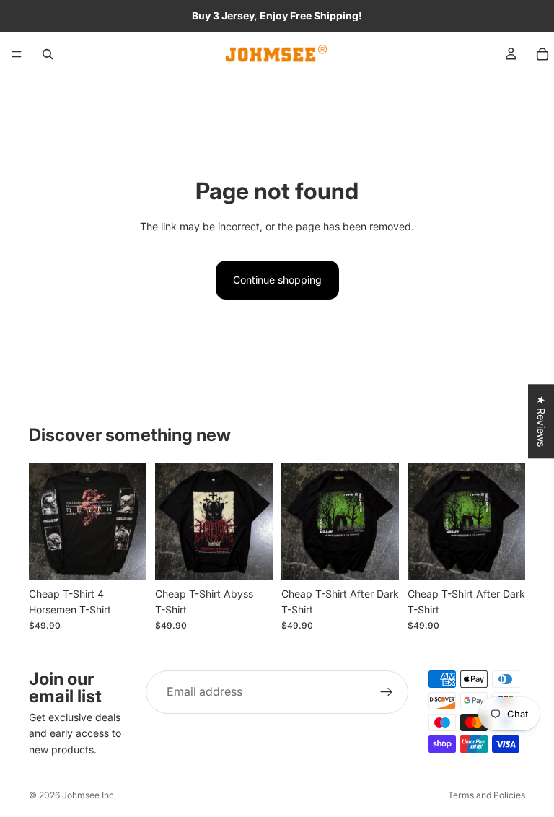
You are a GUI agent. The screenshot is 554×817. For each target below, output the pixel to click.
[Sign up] (386, 692)
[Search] (47, 54)
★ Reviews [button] (541, 421)
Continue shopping (277, 280)
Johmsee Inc (88, 795)
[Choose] (124, 558)
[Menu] (16, 54)
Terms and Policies (486, 795)
